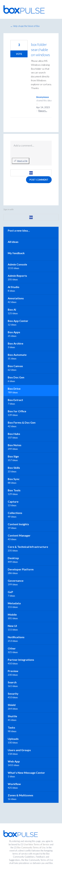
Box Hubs (14, 433)
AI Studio (13, 287)
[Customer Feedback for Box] (24, 9)
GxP (10, 592)
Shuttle (12, 716)
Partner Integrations (21, 659)
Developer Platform (21, 569)
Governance (15, 580)
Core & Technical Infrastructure (28, 546)
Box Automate (17, 354)
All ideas (13, 241)
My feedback (16, 253)
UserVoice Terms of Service (36, 844)
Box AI (12, 309)
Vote (19, 54)
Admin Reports (17, 275)
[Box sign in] (31, 172)
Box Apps (14, 332)
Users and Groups (19, 750)
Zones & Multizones (20, 795)
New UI (12, 625)
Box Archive (15, 343)
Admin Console (17, 264)
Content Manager (19, 535)
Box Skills (14, 467)
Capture (13, 501)
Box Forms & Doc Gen (21, 422)
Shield (12, 704)
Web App (14, 761)
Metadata (14, 603)
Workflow (14, 784)
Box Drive (14, 388)
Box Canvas (15, 366)
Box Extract (15, 399)
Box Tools (14, 490)
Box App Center (18, 320)
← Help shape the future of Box (25, 26)
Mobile (12, 614)
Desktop (13, 558)
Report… (42, 110)
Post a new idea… (19, 230)
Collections (15, 512)
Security (13, 693)
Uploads (13, 738)
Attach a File (22, 161)
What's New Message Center (26, 772)
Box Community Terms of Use (31, 847)
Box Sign (13, 456)
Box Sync (13, 479)
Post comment (38, 179)
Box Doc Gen (16, 377)
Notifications (16, 637)
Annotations (16, 298)
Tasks (11, 727)
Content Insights (18, 524)
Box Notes (14, 445)
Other (12, 648)
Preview (13, 671)
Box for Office (17, 411)
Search (12, 682)
